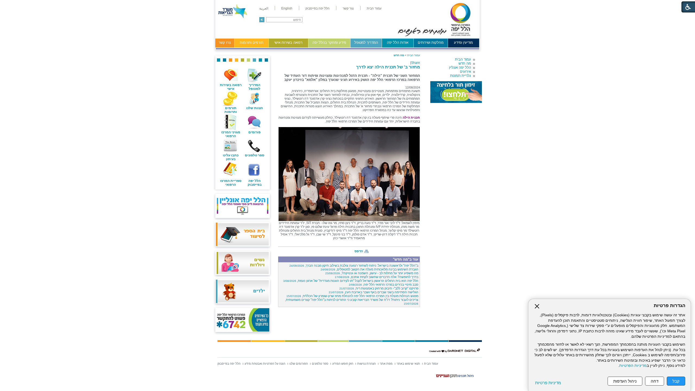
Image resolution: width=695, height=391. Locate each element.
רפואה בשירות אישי (288, 42)
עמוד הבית (463, 59)
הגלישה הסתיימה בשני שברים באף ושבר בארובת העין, (373, 292)
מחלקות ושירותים (431, 42)
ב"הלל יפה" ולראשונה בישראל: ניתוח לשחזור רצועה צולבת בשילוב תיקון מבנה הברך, (353, 265)
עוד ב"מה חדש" (405, 259)
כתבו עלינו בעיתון (231, 157)
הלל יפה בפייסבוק (255, 183)
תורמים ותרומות (251, 42)
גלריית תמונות (460, 76)
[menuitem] (374, 8)
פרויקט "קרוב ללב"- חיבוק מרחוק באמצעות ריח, (378, 288)
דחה (654, 381)
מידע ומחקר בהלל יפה (329, 42)
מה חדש (465, 63)
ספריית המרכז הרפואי (230, 183)
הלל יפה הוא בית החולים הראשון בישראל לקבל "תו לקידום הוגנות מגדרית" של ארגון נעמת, (350, 281)
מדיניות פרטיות (548, 382)
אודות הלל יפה (397, 42)
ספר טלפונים (254, 155)
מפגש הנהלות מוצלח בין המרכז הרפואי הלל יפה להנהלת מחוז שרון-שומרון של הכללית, (352, 296)
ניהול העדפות (625, 381)
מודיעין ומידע (463, 42)
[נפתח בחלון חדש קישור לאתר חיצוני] (456, 92)
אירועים (465, 72)
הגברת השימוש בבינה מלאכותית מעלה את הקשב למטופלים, (369, 269)
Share (415, 63)
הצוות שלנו (254, 108)
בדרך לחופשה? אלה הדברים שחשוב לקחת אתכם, (376, 277)
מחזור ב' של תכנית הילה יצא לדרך (388, 67)
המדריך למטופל (366, 42)
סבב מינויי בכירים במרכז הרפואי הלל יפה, (383, 284)
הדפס (359, 251)
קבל (676, 381)
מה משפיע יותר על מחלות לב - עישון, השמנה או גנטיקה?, (371, 273)
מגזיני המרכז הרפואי (230, 134)
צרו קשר (225, 42)
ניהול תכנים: (465, 375)
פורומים (254, 132)
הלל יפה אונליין (460, 67)
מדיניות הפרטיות (633, 366)
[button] (261, 19)
